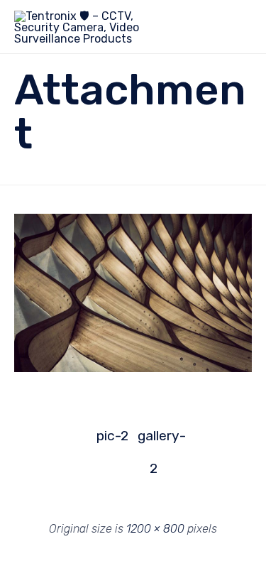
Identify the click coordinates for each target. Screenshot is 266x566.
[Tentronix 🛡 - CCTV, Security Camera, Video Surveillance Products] (81, 27)
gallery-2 (154, 440)
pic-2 (112, 436)
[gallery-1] (133, 368)
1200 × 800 (155, 528)
